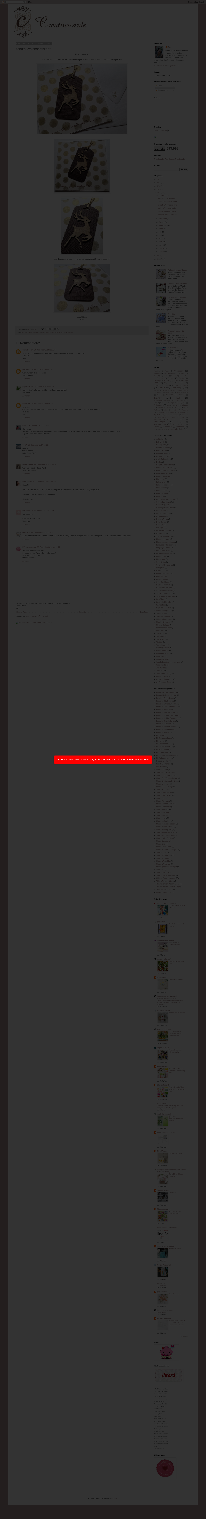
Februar (162, 248)
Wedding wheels (162, 648)
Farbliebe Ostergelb (175, 1153)
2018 (159, 180)
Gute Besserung (182, 392)
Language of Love (163, 548)
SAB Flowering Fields (164, 591)
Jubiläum (182, 395)
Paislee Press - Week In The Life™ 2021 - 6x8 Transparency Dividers (177, 1323)
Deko (176, 381)
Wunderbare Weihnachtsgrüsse (168, 662)
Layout (156, 403)
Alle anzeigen (184, 1336)
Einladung (181, 383)
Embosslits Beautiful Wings (166, 692)
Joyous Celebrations (164, 536)
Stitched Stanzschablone (165, 878)
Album (167, 371)
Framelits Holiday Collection (167, 715)
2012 (159, 259)
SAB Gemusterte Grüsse (165, 596)
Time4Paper (162, 1151)
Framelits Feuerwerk (164, 710)
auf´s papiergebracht (165, 1246)
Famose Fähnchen (163, 485)
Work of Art (160, 656)
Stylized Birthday (162, 625)
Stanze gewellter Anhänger (36, 332)
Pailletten (157, 410)
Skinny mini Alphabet (164, 619)
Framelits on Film (162, 732)
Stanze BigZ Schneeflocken (166, 778)
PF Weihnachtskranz (164, 758)
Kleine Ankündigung (175, 1294)
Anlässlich (160, 439)
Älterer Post (143, 612)
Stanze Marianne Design (54, 332)
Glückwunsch (183, 390)
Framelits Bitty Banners (165, 701)
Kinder (178, 398)
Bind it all (174, 376)
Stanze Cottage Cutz (164, 792)
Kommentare (162, 90)
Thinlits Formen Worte (164, 890)
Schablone (160, 412)
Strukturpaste (162, 417)
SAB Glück (160, 599)
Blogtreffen (184, 376)
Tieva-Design (27, 350)
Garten (185, 385)
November (163, 219)
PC (184, 407)
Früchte (176, 385)
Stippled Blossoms (163, 622)
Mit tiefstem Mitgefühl (164, 553)
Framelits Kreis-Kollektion (166, 721)
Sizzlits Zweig (161, 767)
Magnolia (173, 403)
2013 (159, 256)
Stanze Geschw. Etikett (164, 804)
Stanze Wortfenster (163, 864)
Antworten (26, 362)
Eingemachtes (168, 383)
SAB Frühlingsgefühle (164, 594)
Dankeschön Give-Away (177, 297)
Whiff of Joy (178, 424)
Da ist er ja (172, 1192)
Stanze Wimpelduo (163, 861)
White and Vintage (164, 1029)
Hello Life (160, 525)
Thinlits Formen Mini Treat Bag (168, 884)
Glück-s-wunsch (162, 511)
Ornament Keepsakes (164, 565)
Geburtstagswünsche (176, 980)
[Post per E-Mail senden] (42, 329)
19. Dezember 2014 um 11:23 (42, 511)
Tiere (182, 417)
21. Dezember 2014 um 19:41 (42, 532)
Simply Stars (161, 613)
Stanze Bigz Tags (162, 784)
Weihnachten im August (177, 1013)
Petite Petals (161, 576)
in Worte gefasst (162, 676)
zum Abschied (173, 348)
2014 (159, 193)
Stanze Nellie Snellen (164, 838)
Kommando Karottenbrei (167, 996)
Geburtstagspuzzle (163, 505)
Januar (161, 252)
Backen (166, 376)
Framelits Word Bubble (165, 730)
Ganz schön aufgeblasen (165, 499)
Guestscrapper (169, 392)
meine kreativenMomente (167, 1228)
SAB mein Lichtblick (163, 602)
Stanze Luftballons (163, 821)
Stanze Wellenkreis (163, 855)
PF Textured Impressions (165, 755)
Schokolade (181, 412)
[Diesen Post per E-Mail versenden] (47, 329)
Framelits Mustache (163, 724)
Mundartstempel (172, 405)
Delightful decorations (164, 465)
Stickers (185, 415)
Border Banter (161, 451)
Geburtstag (176, 388)
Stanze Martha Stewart (164, 827)
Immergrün (160, 528)
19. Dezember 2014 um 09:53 (44, 482)
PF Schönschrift (162, 752)
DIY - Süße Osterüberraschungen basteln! (176, 1118)
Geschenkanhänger (169, 390)
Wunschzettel (161, 665)
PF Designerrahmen (164, 738)
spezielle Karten (177, 429)
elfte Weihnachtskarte (166, 198)
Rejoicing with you (163, 585)
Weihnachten (68, 332)
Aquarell (157, 373)
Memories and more (165, 1310)
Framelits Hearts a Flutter (165, 712)
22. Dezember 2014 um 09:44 (48, 547)
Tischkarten (158, 419)
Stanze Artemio (162, 770)
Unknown (26, 369)
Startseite (82, 612)
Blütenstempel (163, 1085)
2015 (159, 189)
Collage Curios (162, 456)
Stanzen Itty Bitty (162, 873)
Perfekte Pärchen (162, 574)
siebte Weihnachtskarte (167, 211)
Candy (181, 378)
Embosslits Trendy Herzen (166, 695)
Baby (156, 376)
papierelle (26, 387)
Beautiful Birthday (163, 448)
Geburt (162, 388)
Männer (185, 405)
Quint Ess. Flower (163, 582)
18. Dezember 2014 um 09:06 (42, 387)
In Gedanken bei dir (163, 531)
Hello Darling (161, 522)
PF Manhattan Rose (163, 744)
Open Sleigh (161, 562)
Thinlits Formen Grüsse (165, 881)
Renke (174, 410)
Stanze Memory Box (164, 830)
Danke (166, 381)
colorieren (180, 427)
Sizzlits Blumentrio (163, 764)
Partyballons (161, 571)
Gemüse (157, 390)
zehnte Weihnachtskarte (167, 202)
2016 (159, 186)
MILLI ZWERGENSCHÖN (166, 903)
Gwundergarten (163, 1191)
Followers (166, 385)
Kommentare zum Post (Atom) (36, 616)
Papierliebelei (162, 1066)
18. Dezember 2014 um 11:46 (39, 445)
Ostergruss (160, 568)
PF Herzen (160, 741)
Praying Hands (162, 579)
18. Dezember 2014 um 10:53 (37, 425)
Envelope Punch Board (165, 698)
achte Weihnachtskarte (167, 208)
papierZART (162, 978)
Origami (168, 407)
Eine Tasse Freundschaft (165, 471)
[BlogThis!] (49, 329)
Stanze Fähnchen (163, 801)
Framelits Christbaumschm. (166, 704)
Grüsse (159, 392)
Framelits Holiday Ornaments (167, 718)
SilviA (24, 445)
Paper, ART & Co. (164, 1048)
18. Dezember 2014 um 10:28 (42, 404)
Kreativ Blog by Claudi (166, 1132)
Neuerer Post (21, 612)
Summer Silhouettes (164, 628)
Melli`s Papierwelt (164, 1265)
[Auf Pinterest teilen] (57, 329)
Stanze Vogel (161, 852)
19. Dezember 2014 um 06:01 (45, 464)
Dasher (159, 462)
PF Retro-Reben (162, 750)
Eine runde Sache (163, 473)
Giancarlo (26, 532)
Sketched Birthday (163, 616)
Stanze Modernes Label (165, 832)
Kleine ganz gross (163, 539)
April (161, 242)
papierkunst (162, 1292)
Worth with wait (162, 659)
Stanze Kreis (161, 818)
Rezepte (185, 410)
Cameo (170, 378)
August (161, 229)
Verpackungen (159, 422)
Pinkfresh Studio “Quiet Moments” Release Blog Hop (177, 1071)
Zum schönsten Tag (163, 674)
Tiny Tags (160, 636)
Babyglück (160, 442)
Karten (24, 332)
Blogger (114, 1498)
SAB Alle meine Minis (164, 588)
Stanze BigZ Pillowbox (164, 775)
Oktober (162, 222)
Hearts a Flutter (162, 519)
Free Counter (159, 159)
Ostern (176, 408)
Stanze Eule (161, 798)
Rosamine (26, 511)
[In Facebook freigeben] (55, 329)
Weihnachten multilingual (177, 270)
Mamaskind (161, 1104)
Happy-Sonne (27, 464)
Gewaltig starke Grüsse (165, 508)
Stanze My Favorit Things (165, 835)
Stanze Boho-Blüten (164, 790)
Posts (159, 86)
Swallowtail (160, 631)
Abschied (157, 371)
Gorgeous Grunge (163, 514)
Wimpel (156, 427)
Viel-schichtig (161, 645)
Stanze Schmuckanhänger (166, 850)
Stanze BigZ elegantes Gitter (167, 781)
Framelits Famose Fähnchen (167, 707)
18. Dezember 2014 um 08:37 (45, 350)
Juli (160, 232)
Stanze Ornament (163, 841)
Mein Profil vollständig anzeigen (166, 66)
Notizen (160, 407)
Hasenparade (161, 516)
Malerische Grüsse (163, 551)
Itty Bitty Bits (160, 533)
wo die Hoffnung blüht (164, 679)
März (161, 245)
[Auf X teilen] (52, 329)
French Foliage (162, 493)
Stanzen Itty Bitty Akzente (165, 875)
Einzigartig (160, 479)
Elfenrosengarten (29, 547)
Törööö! (159, 642)
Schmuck (171, 412)
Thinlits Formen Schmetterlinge (168, 887)
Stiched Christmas (175, 1248)
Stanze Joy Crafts (163, 812)
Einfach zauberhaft (163, 476)
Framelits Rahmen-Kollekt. (166, 727)
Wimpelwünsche (162, 651)
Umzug (181, 419)
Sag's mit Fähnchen (163, 608)
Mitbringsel (158, 405)
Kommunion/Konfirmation (162, 400)
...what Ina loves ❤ (164, 959)
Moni (169, 47)
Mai (160, 239)
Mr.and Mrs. (160, 559)
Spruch (157, 415)
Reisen (166, 410)
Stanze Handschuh (163, 807)
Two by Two (160, 639)
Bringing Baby (161, 453)
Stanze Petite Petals (164, 847)
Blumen (160, 378)
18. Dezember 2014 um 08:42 (42, 369)
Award (183, 373)
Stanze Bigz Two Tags (164, 787)
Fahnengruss (161, 482)
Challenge (157, 380)
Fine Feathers (161, 488)
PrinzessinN (27, 482)
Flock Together (161, 491)
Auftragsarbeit (170, 373)
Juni (160, 235)
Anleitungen (178, 371)
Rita (24, 425)
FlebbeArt (161, 1283)
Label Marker (180, 400)
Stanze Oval (161, 844)
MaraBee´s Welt (163, 1011)
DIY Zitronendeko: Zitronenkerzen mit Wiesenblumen (175, 1033)
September (163, 225)
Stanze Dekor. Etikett (164, 795)
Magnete (164, 403)
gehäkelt (157, 429)
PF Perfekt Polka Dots (164, 747)
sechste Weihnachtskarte (167, 215)
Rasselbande (161, 1285)
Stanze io (159, 870)
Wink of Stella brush (163, 892)
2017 (159, 183)
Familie (156, 385)
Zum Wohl (160, 671)
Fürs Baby (160, 496)
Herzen (159, 395)
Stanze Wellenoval (163, 858)
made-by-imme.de (164, 1114)
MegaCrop (182, 403)
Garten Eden (161, 1312)
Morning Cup (161, 556)
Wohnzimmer (167, 427)
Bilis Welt (26, 404)
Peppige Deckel (162, 761)
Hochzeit (169, 395)
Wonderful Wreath (163, 654)
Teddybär (171, 314)
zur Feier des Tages (163, 682)
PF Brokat (160, 735)
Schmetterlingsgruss (164, 611)
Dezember (163, 196)
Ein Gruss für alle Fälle (164, 468)
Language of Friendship (165, 545)
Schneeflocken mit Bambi (177, 284)
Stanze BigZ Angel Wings (165, 772)
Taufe (173, 417)
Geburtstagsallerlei (163, 502)
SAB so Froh (161, 605)
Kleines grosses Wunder (165, 542)
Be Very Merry (161, 445)
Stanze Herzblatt (162, 810)
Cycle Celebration (163, 459)
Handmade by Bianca (165, 940)
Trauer (169, 419)
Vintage (179, 422)
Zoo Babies (160, 668)
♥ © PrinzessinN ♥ (164, 1319)
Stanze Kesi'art (162, 815)
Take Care (160, 634)
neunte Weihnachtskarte (167, 205)
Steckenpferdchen (172, 415)
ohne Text (165, 429)
